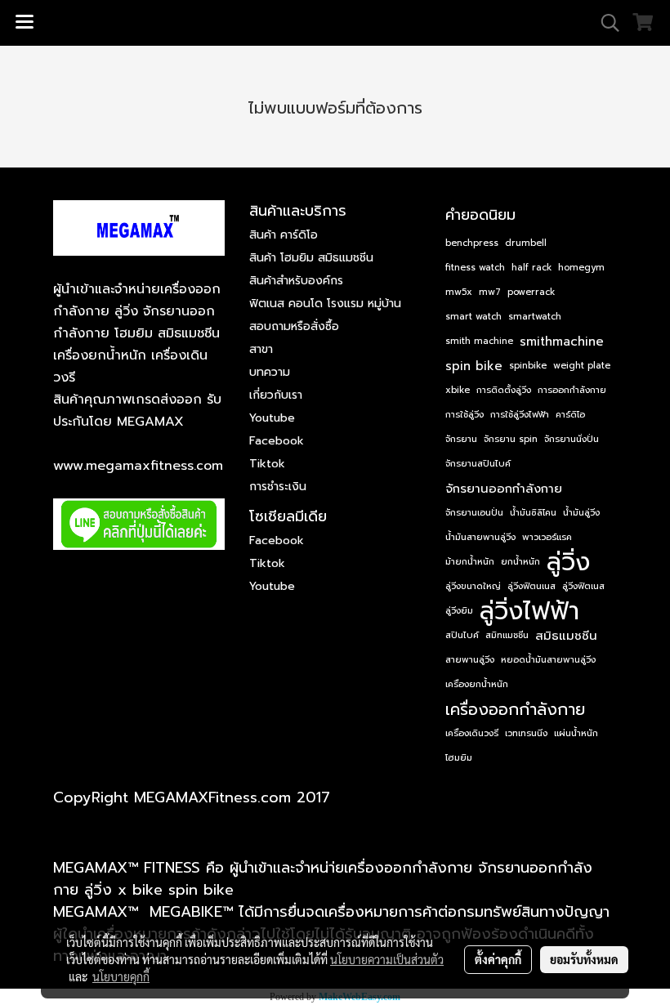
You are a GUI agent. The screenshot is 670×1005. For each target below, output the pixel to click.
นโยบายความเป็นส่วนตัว (387, 959)
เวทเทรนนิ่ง (526, 733)
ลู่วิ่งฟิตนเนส (531, 586)
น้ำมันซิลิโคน (533, 513)
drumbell (526, 243)
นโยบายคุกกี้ (121, 976)
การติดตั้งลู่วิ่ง (503, 390)
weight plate (581, 366)
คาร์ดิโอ (570, 415)
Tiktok (267, 463)
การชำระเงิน (277, 486)
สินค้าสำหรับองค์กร (296, 280)
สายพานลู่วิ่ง (469, 660)
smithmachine (562, 342)
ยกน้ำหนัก (520, 562)
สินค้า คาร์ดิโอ (283, 234)
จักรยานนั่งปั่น (571, 439)
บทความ (269, 372)
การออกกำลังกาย (572, 390)
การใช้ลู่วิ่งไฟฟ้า (519, 415)
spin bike (473, 366)
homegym (581, 268)
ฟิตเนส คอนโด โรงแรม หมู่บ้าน (325, 303)
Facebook (276, 440)
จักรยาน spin (511, 439)
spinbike (528, 366)
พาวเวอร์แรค (547, 537)
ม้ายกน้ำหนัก (469, 562)
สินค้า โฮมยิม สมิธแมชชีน (311, 257)
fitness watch (475, 268)
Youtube (272, 418)
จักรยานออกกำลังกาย (503, 489)
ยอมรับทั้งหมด (584, 959)
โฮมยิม (458, 758)
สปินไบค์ (462, 635)
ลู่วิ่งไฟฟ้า (529, 611)
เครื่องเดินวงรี (471, 733)
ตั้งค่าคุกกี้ (498, 959)
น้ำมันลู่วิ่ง (581, 513)
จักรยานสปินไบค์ (478, 464)
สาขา (261, 349)
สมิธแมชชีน (566, 636)
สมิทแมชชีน (507, 635)
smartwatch (534, 317)
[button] (604, 23)
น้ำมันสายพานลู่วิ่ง (480, 537)
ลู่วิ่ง (568, 562)
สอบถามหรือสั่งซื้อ (294, 326)
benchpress (471, 243)
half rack (531, 268)
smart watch (473, 317)
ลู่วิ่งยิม (459, 611)
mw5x (458, 292)
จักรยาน (461, 439)
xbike (457, 390)
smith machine (479, 341)
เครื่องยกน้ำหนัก (476, 684)
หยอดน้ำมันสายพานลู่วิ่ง (548, 660)
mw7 (490, 292)
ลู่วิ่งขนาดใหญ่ (473, 586)
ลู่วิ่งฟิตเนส (583, 586)
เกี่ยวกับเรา (275, 395)
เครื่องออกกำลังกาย (515, 709)
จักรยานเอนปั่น (474, 513)
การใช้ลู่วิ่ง (464, 415)
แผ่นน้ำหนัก (576, 733)
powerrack (531, 292)
